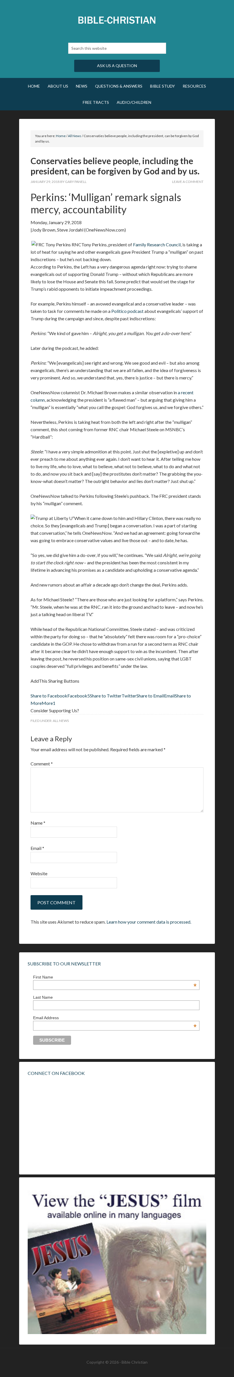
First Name (115, 977)
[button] (60, 695)
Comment (42, 763)
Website (39, 873)
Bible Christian (117, 20)
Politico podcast (127, 311)
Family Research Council (157, 244)
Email (37, 848)
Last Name (43, 997)
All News (61, 721)
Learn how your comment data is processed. (148, 921)
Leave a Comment (187, 181)
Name (38, 822)
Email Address (115, 1017)
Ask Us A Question (117, 65)
